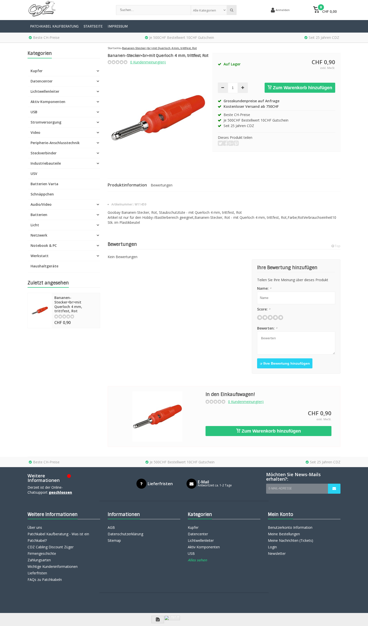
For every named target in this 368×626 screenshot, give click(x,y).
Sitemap (114, 540)
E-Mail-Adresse (280, 488)
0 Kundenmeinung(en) (148, 62)
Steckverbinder (44, 153)
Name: (264, 288)
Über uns (35, 527)
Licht (35, 225)
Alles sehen (197, 560)
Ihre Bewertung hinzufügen (286, 363)
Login (272, 547)
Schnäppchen (42, 194)
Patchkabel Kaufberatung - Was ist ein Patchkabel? (58, 537)
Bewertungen (161, 185)
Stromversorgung (46, 122)
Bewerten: (267, 328)
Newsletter (277, 553)
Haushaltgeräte (44, 266)
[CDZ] (67, 10)
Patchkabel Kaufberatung (54, 26)
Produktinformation (127, 185)
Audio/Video (41, 204)
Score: (263, 309)
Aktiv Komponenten (48, 101)
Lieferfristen (37, 573)
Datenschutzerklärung (125, 534)
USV (34, 173)
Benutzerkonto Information (290, 527)
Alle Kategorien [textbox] (204, 10)
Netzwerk (39, 235)
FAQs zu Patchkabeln (45, 579)
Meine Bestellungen (284, 534)
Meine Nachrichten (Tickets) (290, 540)
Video (35, 132)
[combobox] (209, 10)
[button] (324, 10)
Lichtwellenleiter (45, 91)
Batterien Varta (44, 183)
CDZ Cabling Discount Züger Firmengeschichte (51, 550)
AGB (111, 527)
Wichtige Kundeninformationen (53, 566)
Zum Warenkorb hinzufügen (302, 87)
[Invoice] (157, 619)
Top (337, 246)
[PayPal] (172, 618)
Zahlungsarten (39, 560)
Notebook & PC (44, 245)
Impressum (118, 26)
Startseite (93, 26)
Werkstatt (40, 255)
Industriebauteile (46, 163)
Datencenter (42, 81)
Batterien (39, 214)
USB (34, 112)
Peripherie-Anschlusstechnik (55, 142)
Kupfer (37, 70)
